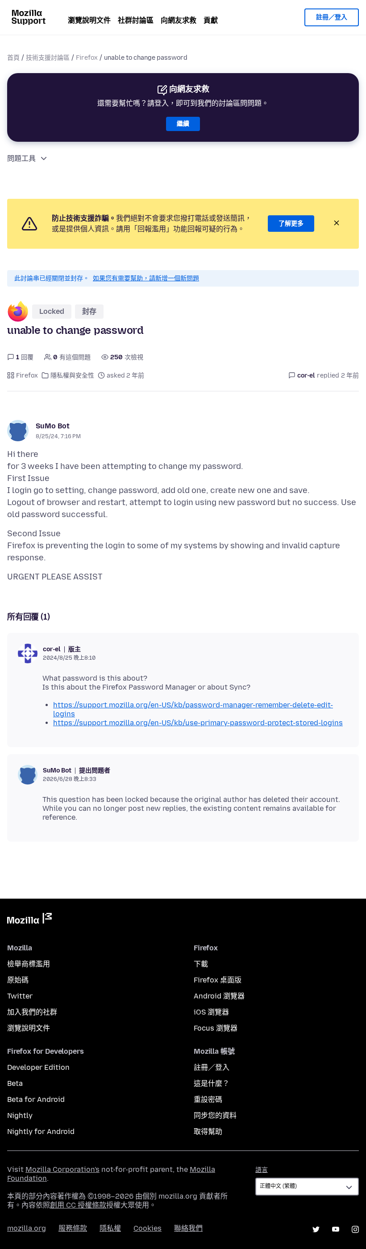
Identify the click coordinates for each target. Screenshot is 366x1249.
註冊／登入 (331, 17)
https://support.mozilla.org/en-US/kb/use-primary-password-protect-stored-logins (198, 723)
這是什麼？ (211, 1083)
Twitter (20, 996)
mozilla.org (26, 1228)
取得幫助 (208, 1131)
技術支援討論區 (48, 58)
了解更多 (291, 223)
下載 (201, 964)
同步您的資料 (215, 1115)
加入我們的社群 (32, 1012)
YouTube (335, 1229)
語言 (261, 1170)
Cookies (147, 1228)
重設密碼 (208, 1099)
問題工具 (21, 158)
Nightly (20, 1115)
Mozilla (29, 920)
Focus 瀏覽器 (215, 1028)
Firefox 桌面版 (217, 980)
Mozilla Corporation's (62, 1169)
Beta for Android (36, 1099)
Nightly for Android (41, 1131)
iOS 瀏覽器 (211, 1012)
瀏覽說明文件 (89, 20)
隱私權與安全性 (72, 375)
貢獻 (211, 20)
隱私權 (110, 1228)
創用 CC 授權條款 (78, 1205)
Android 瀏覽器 (219, 996)
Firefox (87, 58)
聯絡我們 (188, 1228)
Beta (15, 1083)
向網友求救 (178, 20)
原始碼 (18, 980)
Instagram (355, 1229)
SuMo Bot (53, 426)
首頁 (13, 58)
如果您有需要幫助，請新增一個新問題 (146, 278)
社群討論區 (136, 20)
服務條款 (72, 1228)
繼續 (183, 123)
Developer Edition (38, 1067)
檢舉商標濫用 (28, 964)
